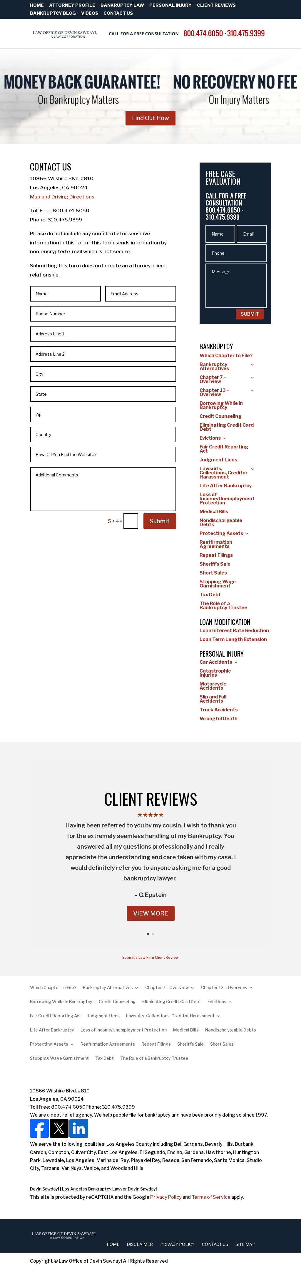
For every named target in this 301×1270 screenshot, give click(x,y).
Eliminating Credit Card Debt (227, 427)
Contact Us (118, 13)
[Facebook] (39, 1136)
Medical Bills (214, 512)
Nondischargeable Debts (221, 523)
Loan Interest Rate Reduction (234, 631)
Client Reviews (216, 5)
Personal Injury (170, 5)
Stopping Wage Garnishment (218, 584)
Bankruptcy (216, 346)
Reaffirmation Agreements (216, 544)
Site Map (245, 1244)
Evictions (210, 438)
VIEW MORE (150, 913)
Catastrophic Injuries (215, 673)
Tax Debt (210, 595)
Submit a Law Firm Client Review (150, 957)
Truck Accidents (219, 710)
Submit (160, 521)
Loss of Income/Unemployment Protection (227, 499)
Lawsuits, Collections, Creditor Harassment (224, 473)
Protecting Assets (221, 533)
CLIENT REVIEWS (150, 798)
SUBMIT (250, 314)
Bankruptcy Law (122, 5)
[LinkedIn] (78, 1136)
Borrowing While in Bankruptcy (221, 405)
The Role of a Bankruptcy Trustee (223, 606)
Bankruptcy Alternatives (214, 366)
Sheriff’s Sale (215, 564)
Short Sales (213, 573)
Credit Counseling (220, 416)
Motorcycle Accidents (213, 686)
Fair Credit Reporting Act (224, 449)
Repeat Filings (216, 555)
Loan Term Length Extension (233, 640)
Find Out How (150, 118)
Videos (89, 13)
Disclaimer (140, 1244)
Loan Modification (225, 622)
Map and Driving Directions (62, 197)
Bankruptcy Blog (53, 13)
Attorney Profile (72, 5)
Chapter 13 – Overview (215, 392)
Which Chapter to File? (226, 356)
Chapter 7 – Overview (213, 379)
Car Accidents (216, 662)
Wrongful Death (219, 719)
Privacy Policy (166, 1197)
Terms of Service (211, 1197)
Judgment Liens (218, 460)
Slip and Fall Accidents (213, 699)
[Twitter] (58, 1136)
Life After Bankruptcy (226, 486)
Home (37, 5)
